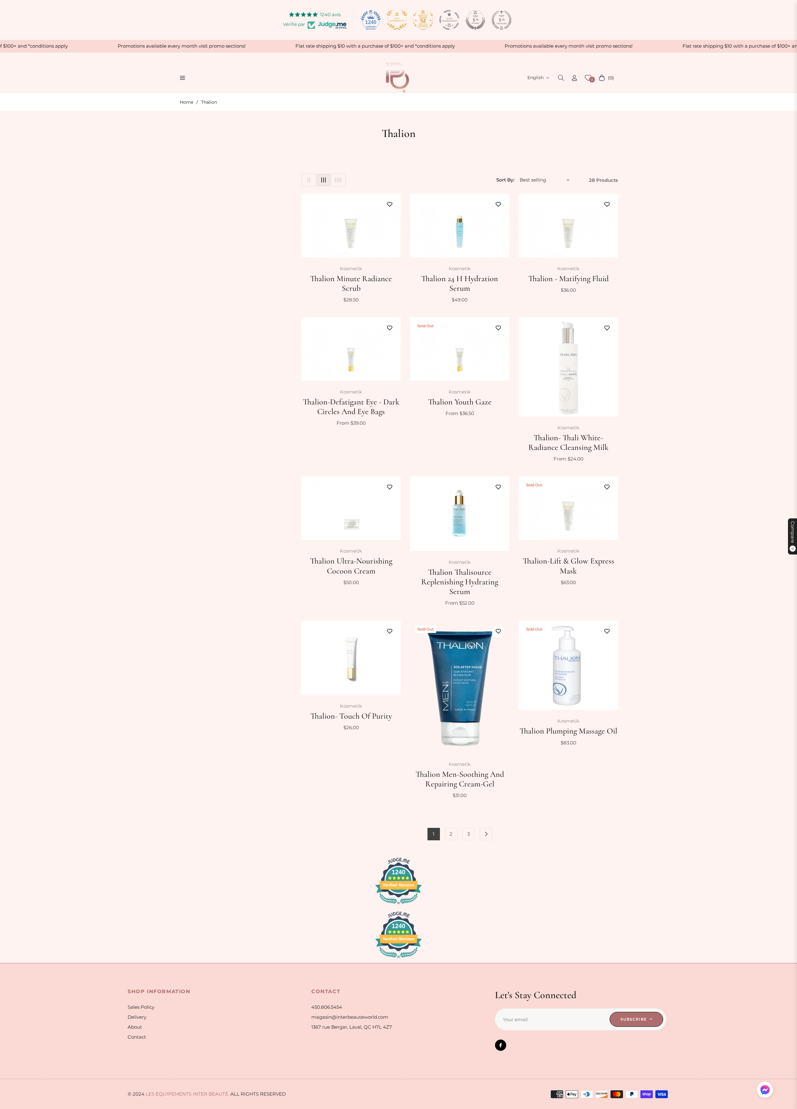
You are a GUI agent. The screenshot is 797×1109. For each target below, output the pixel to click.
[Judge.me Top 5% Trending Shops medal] (502, 20)
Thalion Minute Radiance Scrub (351, 283)
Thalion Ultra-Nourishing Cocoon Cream (351, 565)
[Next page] (486, 834)
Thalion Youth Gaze (460, 402)
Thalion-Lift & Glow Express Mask (568, 565)
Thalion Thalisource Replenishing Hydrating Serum (459, 581)
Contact (137, 1037)
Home (186, 102)
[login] (574, 78)
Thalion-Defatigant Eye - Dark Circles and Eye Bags (351, 406)
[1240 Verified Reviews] (398, 905)
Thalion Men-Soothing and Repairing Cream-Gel (460, 779)
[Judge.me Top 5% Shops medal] (475, 20)
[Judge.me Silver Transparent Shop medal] (449, 20)
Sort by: (505, 180)
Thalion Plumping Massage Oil (568, 731)
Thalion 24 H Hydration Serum (459, 283)
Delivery (137, 1017)
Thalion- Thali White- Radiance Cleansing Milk (568, 442)
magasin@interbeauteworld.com (349, 1017)
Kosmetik (351, 268)
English (535, 77)
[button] (561, 78)
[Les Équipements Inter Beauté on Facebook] (500, 1045)
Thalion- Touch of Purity (351, 716)
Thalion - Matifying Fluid (568, 278)
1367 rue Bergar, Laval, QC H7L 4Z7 (351, 1027)
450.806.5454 (326, 1007)
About (135, 1027)
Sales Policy (141, 1007)
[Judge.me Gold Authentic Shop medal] (397, 20)
